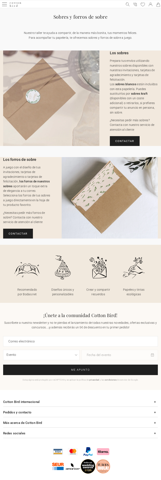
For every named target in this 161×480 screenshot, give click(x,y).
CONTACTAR (124, 141)
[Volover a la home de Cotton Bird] (15, 6)
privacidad (94, 380)
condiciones (111, 380)
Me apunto (80, 369)
